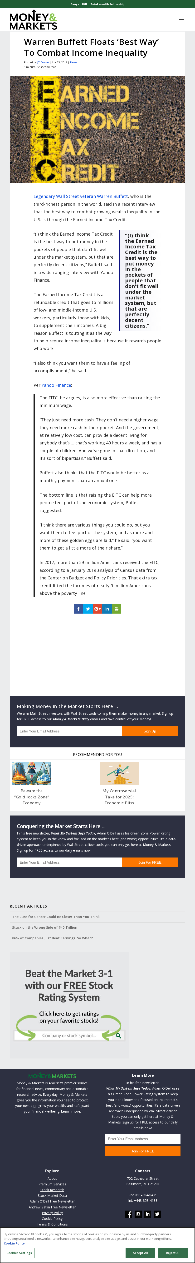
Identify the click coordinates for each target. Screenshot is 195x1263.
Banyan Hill (79, 4)
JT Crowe (43, 62)
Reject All (173, 1253)
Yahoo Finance (56, 385)
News (73, 62)
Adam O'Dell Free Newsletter (52, 1201)
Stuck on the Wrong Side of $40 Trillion (44, 927)
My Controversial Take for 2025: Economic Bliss (119, 797)
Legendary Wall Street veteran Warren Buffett (81, 196)
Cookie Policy (52, 1218)
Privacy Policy (52, 1213)
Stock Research (52, 1190)
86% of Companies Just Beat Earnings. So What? (52, 938)
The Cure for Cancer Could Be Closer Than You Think (56, 916)
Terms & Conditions (52, 1224)
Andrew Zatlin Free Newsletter (52, 1207)
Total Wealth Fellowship (107, 4)
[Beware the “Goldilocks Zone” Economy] (31, 774)
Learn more (70, 1111)
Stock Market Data (52, 1195)
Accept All (140, 1253)
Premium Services (52, 1184)
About (52, 1178)
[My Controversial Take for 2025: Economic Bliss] (119, 774)
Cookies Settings (19, 1253)
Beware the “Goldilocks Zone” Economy (31, 797)
